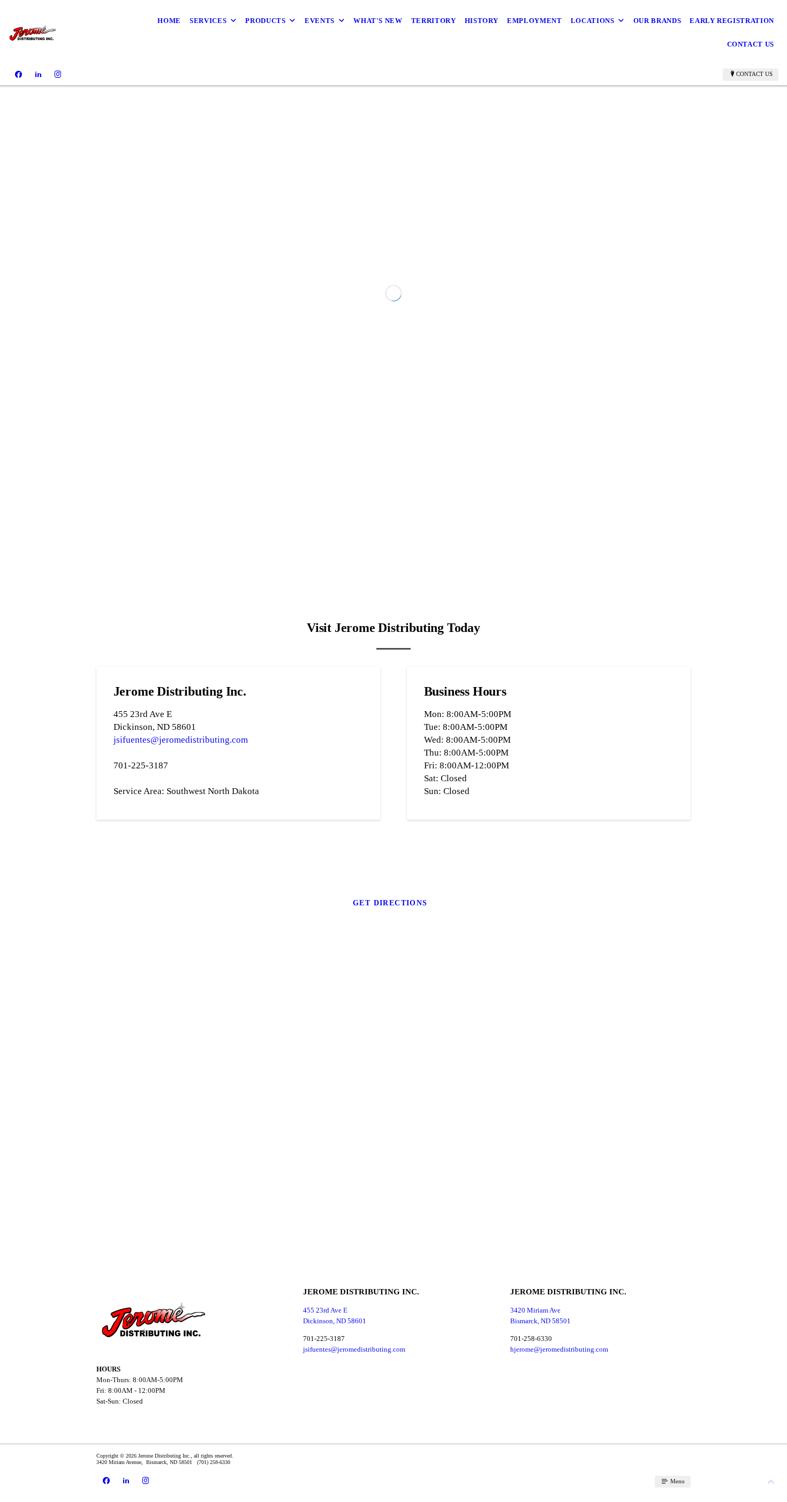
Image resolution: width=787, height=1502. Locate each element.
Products (265, 21)
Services (208, 21)
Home (169, 21)
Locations (593, 21)
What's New (378, 21)
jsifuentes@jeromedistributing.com (180, 905)
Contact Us (751, 44)
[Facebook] (18, 74)
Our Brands (657, 21)
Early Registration (732, 21)
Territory (433, 21)
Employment (534, 21)
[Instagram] (57, 74)
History (482, 21)
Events (320, 21)
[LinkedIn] (38, 74)
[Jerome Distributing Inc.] (33, 32)
